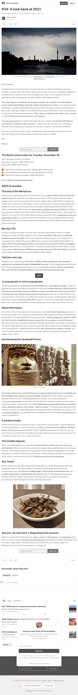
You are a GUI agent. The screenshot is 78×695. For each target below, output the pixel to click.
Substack (29, 691)
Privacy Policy (54, 658)
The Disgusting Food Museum (33, 540)
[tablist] (10, 575)
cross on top (16, 401)
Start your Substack (34, 686)
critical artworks (68, 412)
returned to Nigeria (11, 412)
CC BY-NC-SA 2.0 (39, 79)
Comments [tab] (6, 575)
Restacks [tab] (15, 575)
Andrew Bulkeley (12, 611)
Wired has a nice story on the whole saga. (49, 456)
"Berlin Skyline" (38, 77)
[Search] (74, 601)
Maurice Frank (11, 17)
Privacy (44, 680)
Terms (50, 680)
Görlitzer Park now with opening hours (15, 609)
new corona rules (11, 121)
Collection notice (58, 680)
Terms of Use (49, 656)
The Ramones (53, 537)
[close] (58, 622)
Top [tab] (4, 601)
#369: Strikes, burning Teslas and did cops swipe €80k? (26, 619)
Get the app (49, 686)
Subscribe (64, 3)
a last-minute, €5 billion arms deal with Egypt (49, 209)
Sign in (72, 3)
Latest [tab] (9, 601)
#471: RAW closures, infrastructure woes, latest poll (24, 606)
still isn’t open (35, 471)
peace (35, 537)
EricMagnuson (49, 77)
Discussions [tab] (17, 601)
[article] (39, 610)
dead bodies (67, 537)
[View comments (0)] (11, 24)
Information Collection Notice (38, 658)
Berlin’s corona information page (20, 180)
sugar (42, 537)
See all (5, 645)
